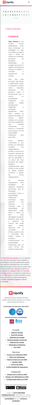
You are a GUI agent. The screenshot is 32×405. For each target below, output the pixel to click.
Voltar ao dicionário (13, 29)
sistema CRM (15, 271)
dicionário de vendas (10, 258)
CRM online (8, 275)
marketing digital (13, 279)
